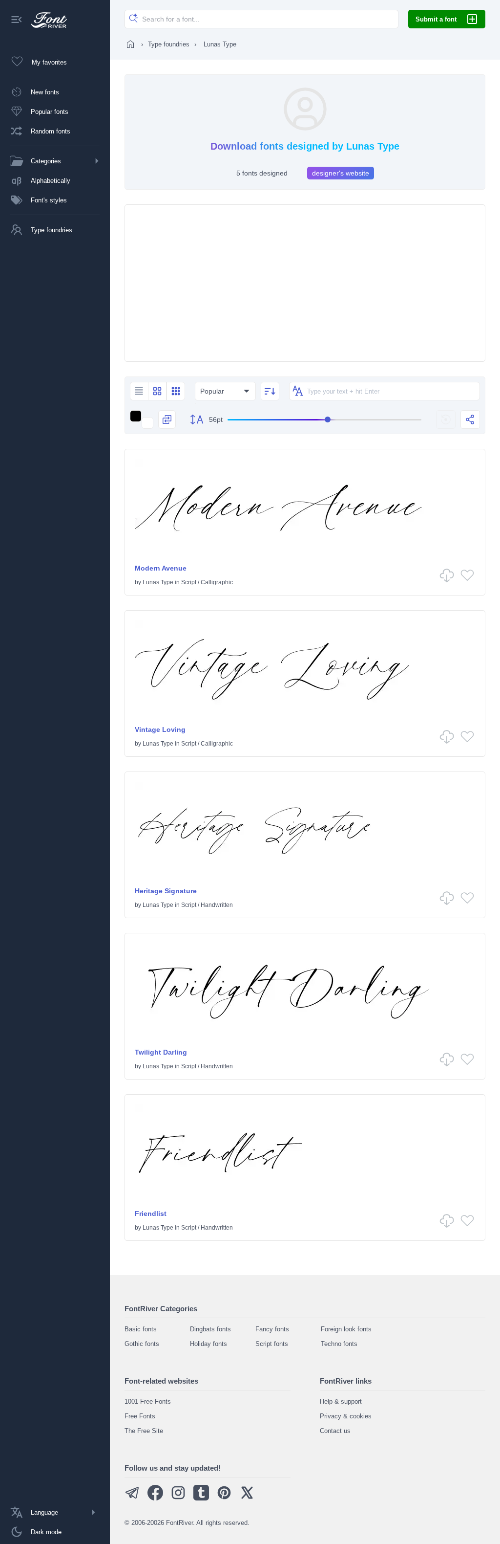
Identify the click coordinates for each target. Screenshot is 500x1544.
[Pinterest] (224, 1498)
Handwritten (217, 905)
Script (188, 582)
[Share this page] (470, 419)
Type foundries (168, 44)
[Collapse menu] (16, 20)
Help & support (341, 1401)
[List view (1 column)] (139, 391)
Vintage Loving (160, 729)
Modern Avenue (161, 568)
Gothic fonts (142, 1343)
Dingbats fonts (210, 1329)
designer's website (340, 173)
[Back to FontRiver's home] (45, 20)
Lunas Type (158, 582)
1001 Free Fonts (148, 1401)
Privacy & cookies (346, 1416)
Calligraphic (217, 582)
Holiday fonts (208, 1343)
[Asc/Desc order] (270, 391)
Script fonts (271, 1343)
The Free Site (144, 1430)
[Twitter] (247, 1498)
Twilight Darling (161, 1052)
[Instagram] (178, 1498)
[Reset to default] (446, 419)
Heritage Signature (166, 891)
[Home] (130, 44)
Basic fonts (141, 1329)
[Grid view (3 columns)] (176, 391)
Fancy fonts (272, 1329)
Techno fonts (339, 1343)
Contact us (335, 1430)
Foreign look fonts (346, 1329)
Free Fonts (140, 1416)
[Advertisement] (304, 283)
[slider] (324, 419)
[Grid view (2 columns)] (157, 391)
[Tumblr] (201, 1498)
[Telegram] (132, 1498)
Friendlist (151, 1213)
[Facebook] (155, 1498)
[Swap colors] (167, 419)
